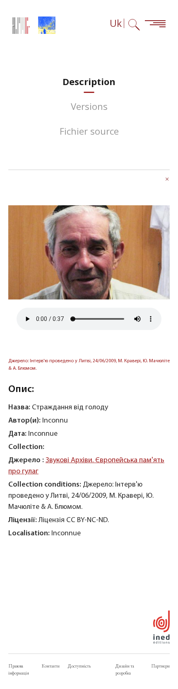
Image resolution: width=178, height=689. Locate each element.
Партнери (160, 666)
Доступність (79, 666)
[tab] (89, 81)
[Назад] (167, 180)
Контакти (51, 666)
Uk (116, 23)
